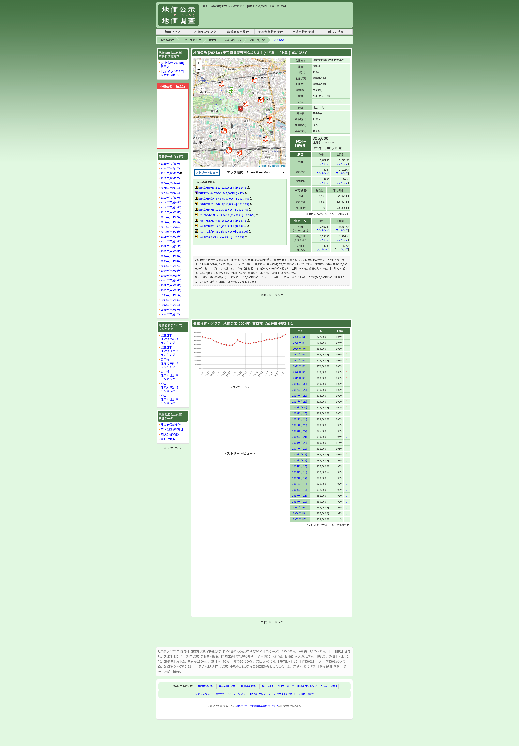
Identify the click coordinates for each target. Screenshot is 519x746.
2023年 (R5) (299, 354)
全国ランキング (285, 686)
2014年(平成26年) (171, 222)
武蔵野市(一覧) (257, 40)
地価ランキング (205, 32)
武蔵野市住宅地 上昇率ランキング (169, 351)
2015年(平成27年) (171, 217)
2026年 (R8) (299, 336)
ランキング (322, 163)
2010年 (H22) (299, 431)
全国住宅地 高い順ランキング (169, 387)
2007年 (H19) (299, 448)
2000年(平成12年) (171, 290)
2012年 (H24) (299, 419)
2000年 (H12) (299, 489)
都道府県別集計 (238, 32)
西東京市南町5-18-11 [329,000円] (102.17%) (223, 209)
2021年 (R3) (299, 366)
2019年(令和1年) (170, 197)
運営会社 (220, 694)
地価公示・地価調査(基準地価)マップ (257, 706)
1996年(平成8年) (170, 309)
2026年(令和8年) (170, 163)
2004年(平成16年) (171, 270)
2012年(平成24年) (171, 232)
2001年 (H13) (299, 483)
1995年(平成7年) (170, 314)
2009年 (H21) (299, 436)
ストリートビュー (207, 172)
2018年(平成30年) (171, 202)
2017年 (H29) (299, 389)
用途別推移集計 (303, 32)
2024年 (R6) (300, 348)
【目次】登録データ (260, 694)
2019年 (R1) (299, 378)
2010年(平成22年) (171, 241)
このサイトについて (285, 694)
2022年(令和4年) (170, 183)
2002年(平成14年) (171, 280)
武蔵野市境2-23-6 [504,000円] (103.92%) (221, 237)
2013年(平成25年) (171, 227)
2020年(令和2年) (170, 193)
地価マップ (173, 32)
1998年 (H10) (299, 501)
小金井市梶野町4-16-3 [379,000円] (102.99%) (223, 204)
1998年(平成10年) (171, 300)
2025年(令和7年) (170, 168)
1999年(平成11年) (171, 295)
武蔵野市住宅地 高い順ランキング (169, 339)
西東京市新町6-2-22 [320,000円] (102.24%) (222, 187)
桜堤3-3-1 (279, 40)
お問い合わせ (306, 694)
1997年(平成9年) (170, 305)
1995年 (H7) (299, 519)
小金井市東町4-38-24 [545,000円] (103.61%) (223, 231)
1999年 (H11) (299, 495)
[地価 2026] (178, 15)
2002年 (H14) (299, 478)
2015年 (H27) (299, 401)
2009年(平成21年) (171, 246)
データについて (236, 694)
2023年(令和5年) (170, 178)
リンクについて (203, 694)
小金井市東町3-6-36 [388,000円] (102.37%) (222, 220)
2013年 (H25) (299, 413)
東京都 (212, 40)
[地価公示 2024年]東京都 (172, 64)
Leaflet (262, 165)
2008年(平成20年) (171, 251)
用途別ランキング (307, 686)
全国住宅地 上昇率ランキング (169, 399)
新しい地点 (336, 32)
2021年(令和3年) (170, 188)
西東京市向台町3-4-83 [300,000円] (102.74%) (223, 198)
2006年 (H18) (299, 454)
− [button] (198, 69)
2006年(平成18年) (171, 261)
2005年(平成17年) (171, 266)
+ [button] (198, 63)
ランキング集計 (328, 686)
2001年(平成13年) (171, 285)
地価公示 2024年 (191, 40)
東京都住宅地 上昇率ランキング (169, 375)
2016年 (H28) (299, 395)
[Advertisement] (277, 17)
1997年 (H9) (299, 507)
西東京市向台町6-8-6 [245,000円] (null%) (221, 193)
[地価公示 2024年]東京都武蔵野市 (172, 73)
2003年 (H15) (299, 472)
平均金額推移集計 (270, 32)
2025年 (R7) (299, 342)
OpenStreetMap (277, 165)
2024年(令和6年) (170, 173)
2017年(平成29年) (171, 207)
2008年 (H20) (299, 442)
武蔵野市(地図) (233, 40)
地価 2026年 (167, 40)
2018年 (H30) (299, 383)
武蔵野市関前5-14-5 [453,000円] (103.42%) (222, 226)
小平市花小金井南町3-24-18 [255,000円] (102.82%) (226, 215)
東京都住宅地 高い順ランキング (169, 363)
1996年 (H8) (299, 513)
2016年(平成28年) (171, 212)
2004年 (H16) (299, 466)
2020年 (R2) (299, 372)
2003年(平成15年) (171, 275)
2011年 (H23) (299, 425)
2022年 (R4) (299, 360)
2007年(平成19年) (171, 256)
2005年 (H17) (299, 460)
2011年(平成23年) (171, 236)
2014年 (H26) (299, 407)
